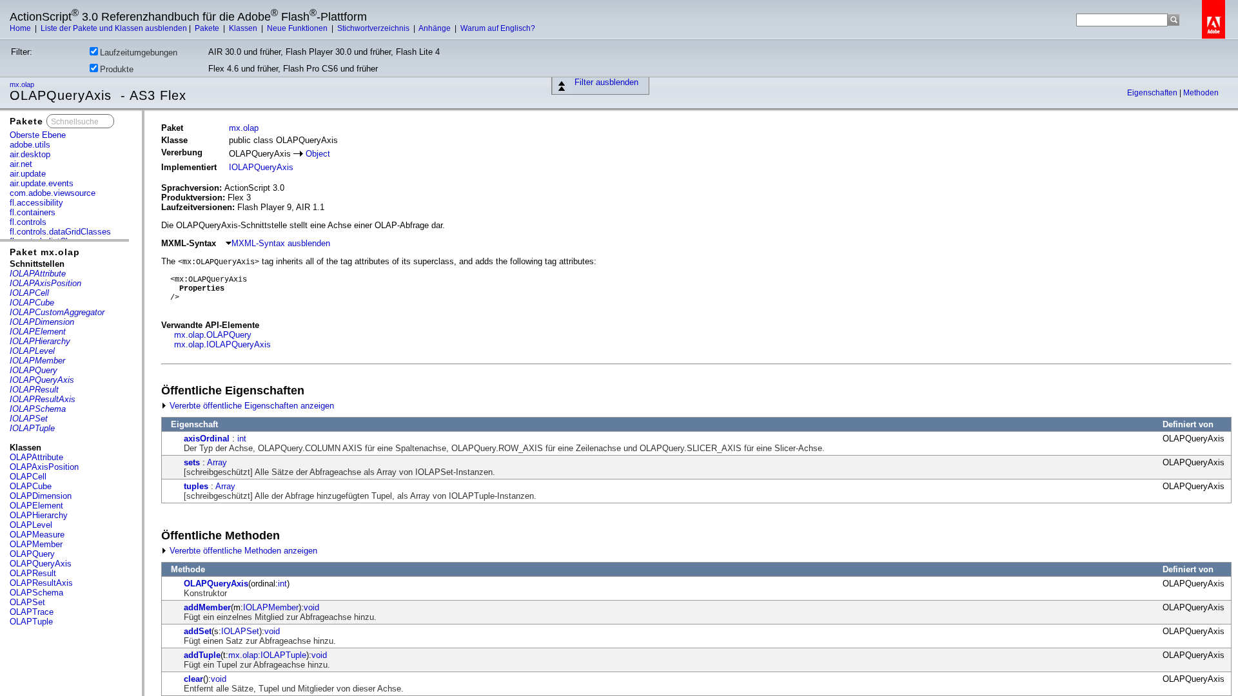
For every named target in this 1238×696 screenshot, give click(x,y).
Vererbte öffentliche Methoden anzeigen (242, 551)
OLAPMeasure (37, 534)
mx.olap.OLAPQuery (212, 335)
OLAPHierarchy (39, 515)
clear (193, 679)
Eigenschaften (1153, 92)
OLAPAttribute (36, 457)
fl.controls (28, 222)
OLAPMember (36, 544)
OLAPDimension (41, 496)
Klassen (244, 28)
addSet (197, 631)
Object (318, 154)
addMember (207, 607)
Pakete (208, 28)
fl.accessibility (36, 203)
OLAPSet (27, 602)
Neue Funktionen (298, 28)
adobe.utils (30, 145)
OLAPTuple (31, 621)
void (311, 607)
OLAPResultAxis (41, 583)
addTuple (202, 655)
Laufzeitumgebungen (138, 52)
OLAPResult (33, 573)
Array (217, 462)
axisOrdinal (207, 438)
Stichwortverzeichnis (374, 28)
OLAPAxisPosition (44, 467)
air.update (28, 174)
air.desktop (30, 154)
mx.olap (23, 84)
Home (21, 28)
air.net (21, 164)
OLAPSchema (36, 592)
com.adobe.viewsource (52, 193)
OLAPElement (36, 505)
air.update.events (42, 183)
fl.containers (32, 212)
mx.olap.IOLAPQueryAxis (222, 344)
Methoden (1201, 92)
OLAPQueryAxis (41, 563)
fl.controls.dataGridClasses (60, 232)
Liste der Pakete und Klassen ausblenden (114, 28)
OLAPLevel (31, 525)
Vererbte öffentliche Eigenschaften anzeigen (250, 406)
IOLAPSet (240, 631)
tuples (196, 486)
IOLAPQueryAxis (261, 167)
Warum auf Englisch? (497, 28)
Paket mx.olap (45, 252)
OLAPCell (28, 476)
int (241, 438)
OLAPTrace (32, 612)
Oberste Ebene (38, 135)
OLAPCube (31, 486)
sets (192, 462)
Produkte (116, 69)
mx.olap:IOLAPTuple (267, 655)
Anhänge (435, 28)
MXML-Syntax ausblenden (280, 243)
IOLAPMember (271, 607)
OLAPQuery (32, 554)
